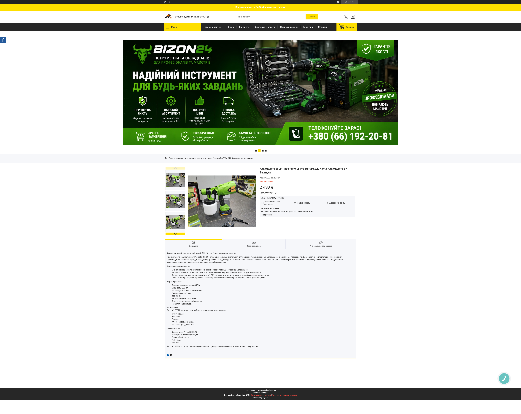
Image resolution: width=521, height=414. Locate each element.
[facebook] (168, 355)
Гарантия (308, 27)
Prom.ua (272, 390)
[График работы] (353, 17)
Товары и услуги (212, 27)
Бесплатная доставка (274, 198)
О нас (231, 27)
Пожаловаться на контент (261, 395)
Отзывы (322, 27)
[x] (171, 355)
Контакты (244, 27)
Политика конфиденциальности (284, 395)
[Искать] (312, 16)
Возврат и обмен (289, 27)
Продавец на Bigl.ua (260, 393)
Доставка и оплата (265, 27)
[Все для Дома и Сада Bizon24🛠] (168, 17)
